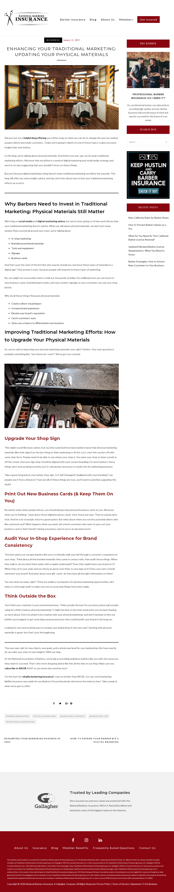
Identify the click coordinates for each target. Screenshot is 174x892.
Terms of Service (120, 884)
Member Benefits (76, 847)
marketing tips (99, 716)
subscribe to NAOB (15, 668)
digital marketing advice (51, 221)
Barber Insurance (72, 19)
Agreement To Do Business (143, 884)
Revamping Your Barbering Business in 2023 (32, 740)
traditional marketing (20, 722)
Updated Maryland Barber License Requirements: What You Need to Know (146, 250)
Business (53, 40)
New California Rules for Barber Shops (148, 217)
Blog (93, 19)
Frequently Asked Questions (114, 847)
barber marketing (17, 716)
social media (25, 221)
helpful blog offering (35, 137)
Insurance (40, 847)
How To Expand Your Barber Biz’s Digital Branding (94, 740)
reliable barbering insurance (37, 676)
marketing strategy (72, 716)
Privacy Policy (103, 884)
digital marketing (44, 716)
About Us (108, 19)
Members (126, 19)
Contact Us (147, 847)
